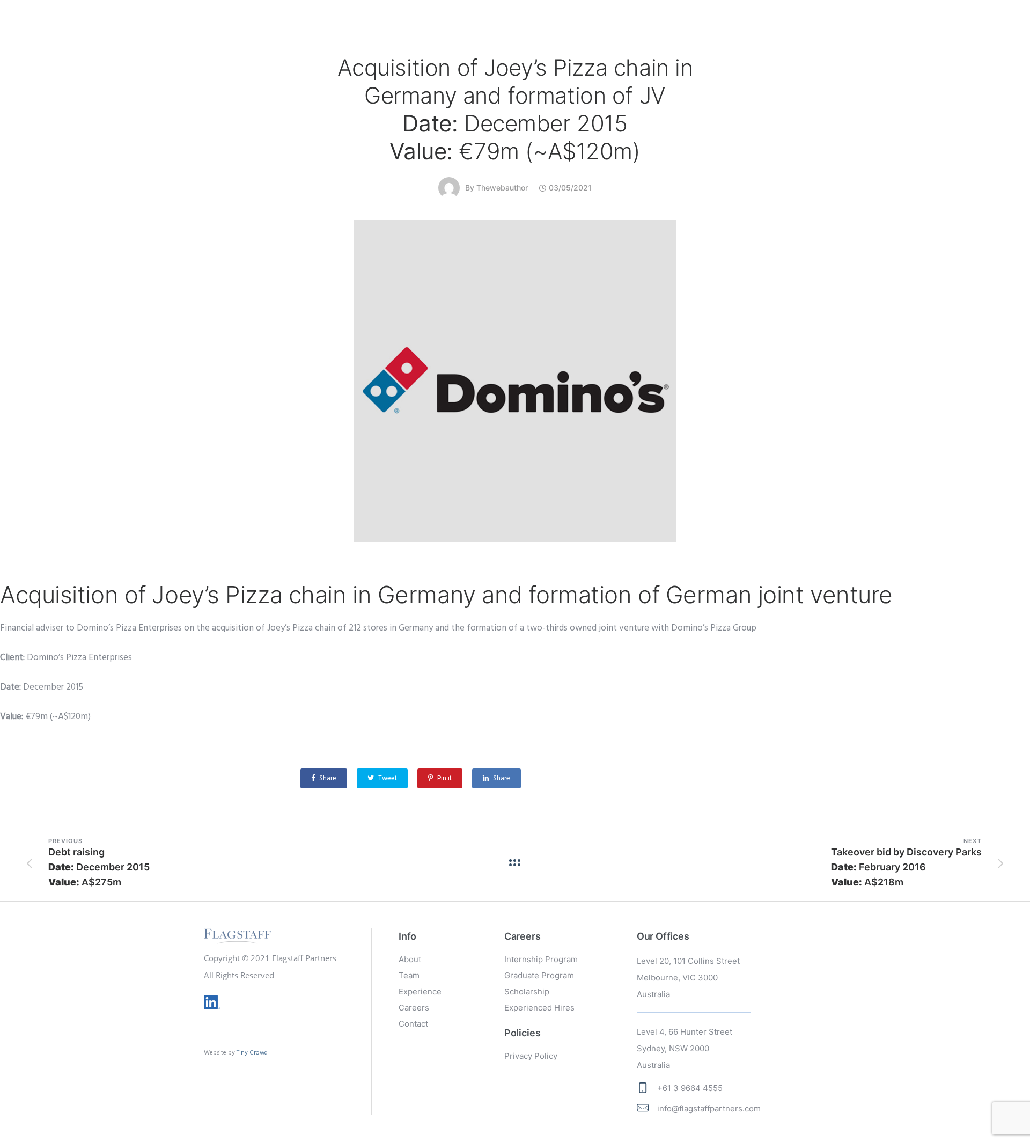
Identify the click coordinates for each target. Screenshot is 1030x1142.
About (410, 959)
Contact (413, 1024)
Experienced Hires (539, 1007)
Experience (420, 991)
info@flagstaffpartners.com (709, 1108)
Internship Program (541, 959)
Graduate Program (539, 975)
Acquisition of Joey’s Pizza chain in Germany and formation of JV (515, 109)
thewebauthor (502, 187)
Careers (414, 1007)
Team (409, 975)
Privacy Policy (530, 1056)
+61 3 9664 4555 (690, 1088)
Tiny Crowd (252, 1053)
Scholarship (526, 991)
